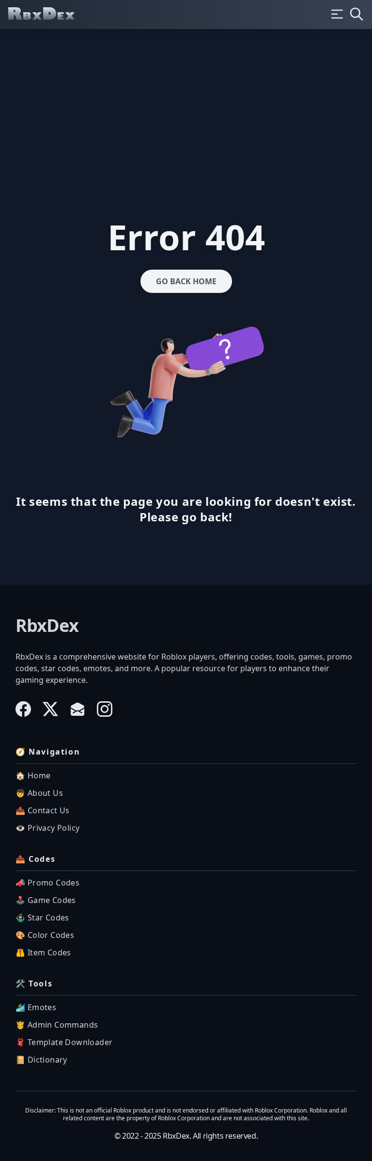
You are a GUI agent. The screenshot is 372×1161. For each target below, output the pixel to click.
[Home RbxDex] (49, 14)
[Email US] (77, 709)
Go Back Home (186, 281)
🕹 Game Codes (46, 900)
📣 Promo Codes (47, 882)
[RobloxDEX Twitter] (50, 709)
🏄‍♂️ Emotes (36, 1007)
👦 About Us (39, 793)
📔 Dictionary (41, 1059)
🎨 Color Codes (45, 935)
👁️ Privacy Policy (47, 827)
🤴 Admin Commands (57, 1024)
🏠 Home (33, 775)
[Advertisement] (186, 102)
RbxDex (47, 625)
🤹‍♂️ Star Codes (42, 917)
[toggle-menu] (337, 14)
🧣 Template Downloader (64, 1042)
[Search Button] (356, 14)
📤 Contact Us (43, 810)
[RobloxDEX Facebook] (23, 709)
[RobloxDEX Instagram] (104, 709)
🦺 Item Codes (43, 952)
